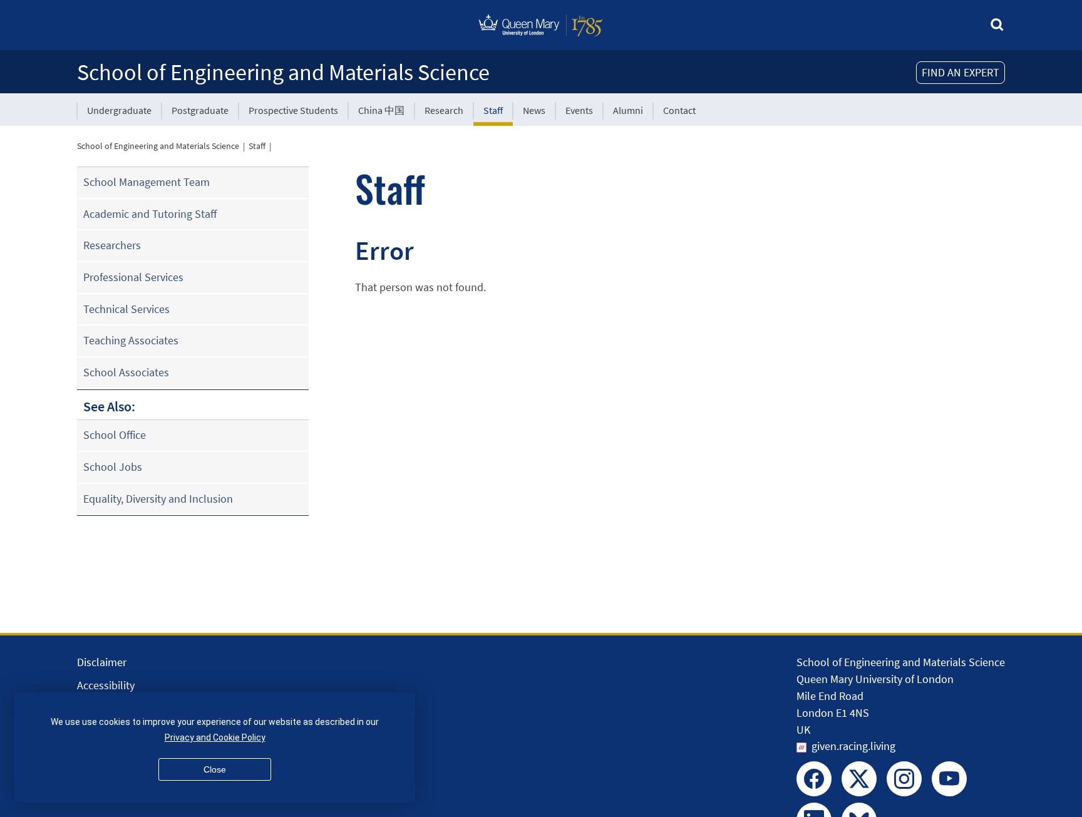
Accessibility (106, 685)
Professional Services (133, 277)
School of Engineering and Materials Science (283, 72)
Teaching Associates (130, 340)
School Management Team (146, 182)
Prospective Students (293, 110)
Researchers (112, 245)
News (534, 110)
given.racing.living (853, 746)
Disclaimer (101, 662)
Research (444, 110)
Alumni (628, 110)
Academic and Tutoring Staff (150, 214)
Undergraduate (119, 110)
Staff (493, 110)
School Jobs (112, 467)
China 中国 (381, 110)
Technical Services (126, 309)
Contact (679, 110)
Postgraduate (200, 110)
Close (215, 769)
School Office (114, 435)
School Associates (126, 372)
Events (579, 110)
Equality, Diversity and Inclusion (158, 498)
